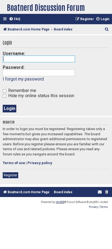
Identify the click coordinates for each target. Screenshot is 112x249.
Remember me (21, 90)
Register (10, 175)
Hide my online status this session (40, 95)
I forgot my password (23, 79)
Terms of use (14, 163)
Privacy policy (39, 163)
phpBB (60, 202)
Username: (14, 53)
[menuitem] (14, 19)
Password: (13, 67)
